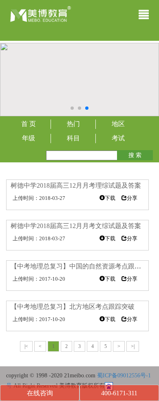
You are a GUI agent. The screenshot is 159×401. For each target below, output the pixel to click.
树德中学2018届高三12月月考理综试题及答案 (76, 185)
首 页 (28, 123)
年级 (28, 138)
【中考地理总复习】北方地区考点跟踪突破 (73, 306)
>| (133, 346)
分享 (132, 198)
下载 (110, 198)
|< (26, 346)
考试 (118, 138)
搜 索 (134, 155)
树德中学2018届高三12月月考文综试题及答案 (76, 225)
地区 (118, 123)
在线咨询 (40, 393)
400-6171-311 (119, 393)
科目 (73, 138)
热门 (73, 123)
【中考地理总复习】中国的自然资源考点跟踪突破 (82, 266)
